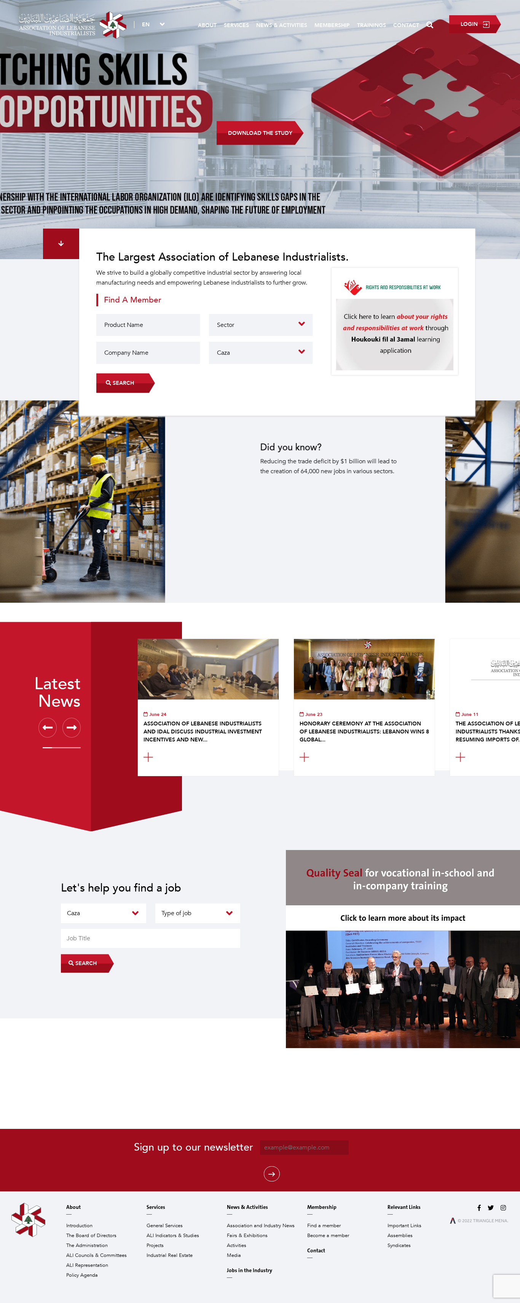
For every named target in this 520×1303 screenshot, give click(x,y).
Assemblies (400, 1235)
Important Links (404, 1225)
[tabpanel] (260, 501)
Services (236, 25)
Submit (272, 1173)
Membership (332, 25)
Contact (406, 25)
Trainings (371, 25)
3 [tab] (112, 531)
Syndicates (399, 1245)
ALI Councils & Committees (96, 1255)
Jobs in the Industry (249, 1270)
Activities (236, 1245)
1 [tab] (98, 531)
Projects (155, 1245)
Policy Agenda (82, 1275)
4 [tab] (119, 531)
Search (122, 383)
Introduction (79, 1225)
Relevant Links (404, 1207)
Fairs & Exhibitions (247, 1235)
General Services (165, 1225)
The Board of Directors (91, 1235)
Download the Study (260, 133)
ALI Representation (87, 1265)
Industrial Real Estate (170, 1255)
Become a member (328, 1235)
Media (234, 1255)
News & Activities (281, 25)
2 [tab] (105, 531)
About (207, 25)
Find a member (324, 1225)
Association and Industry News (261, 1225)
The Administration (87, 1245)
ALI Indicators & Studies (173, 1235)
